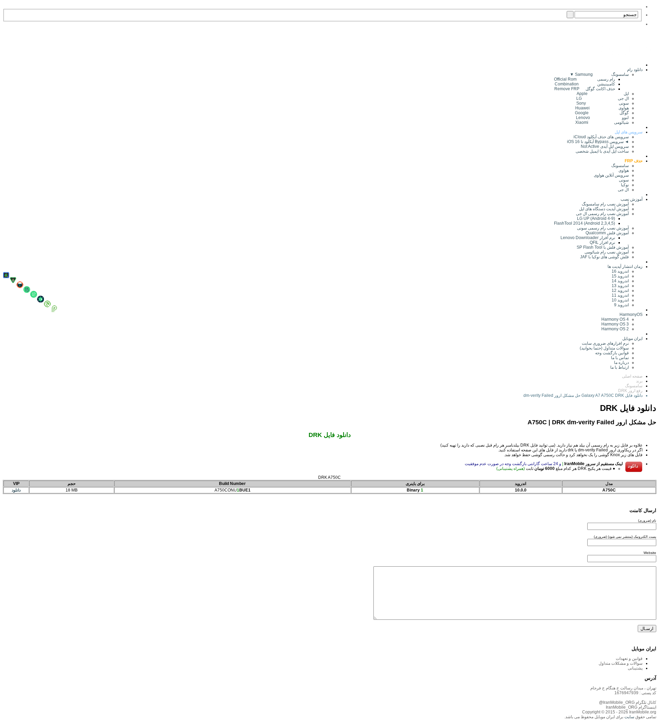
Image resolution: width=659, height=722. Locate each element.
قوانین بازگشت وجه (612, 353)
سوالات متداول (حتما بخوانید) (604, 348)
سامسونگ (620, 165)
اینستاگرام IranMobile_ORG (631, 707)
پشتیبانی (635, 668)
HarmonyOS (631, 314)
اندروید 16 (620, 271)
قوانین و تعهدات (629, 658)
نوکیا (625, 184)
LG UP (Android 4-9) (596, 218)
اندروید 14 (620, 281)
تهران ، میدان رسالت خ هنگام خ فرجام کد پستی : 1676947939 (623, 690)
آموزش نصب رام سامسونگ (605, 204)
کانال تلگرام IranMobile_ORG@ (627, 702)
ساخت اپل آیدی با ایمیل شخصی (602, 151)
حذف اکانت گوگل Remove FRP (584, 88)
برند (639, 381)
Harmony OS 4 (615, 319)
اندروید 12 (619, 290)
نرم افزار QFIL (602, 242)
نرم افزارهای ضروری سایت (605, 343)
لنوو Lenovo (602, 117)
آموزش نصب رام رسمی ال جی (602, 213)
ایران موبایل (632, 338)
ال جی (623, 189)
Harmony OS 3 (615, 324)
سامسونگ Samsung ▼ (599, 74)
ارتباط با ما (619, 367)
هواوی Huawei (602, 108)
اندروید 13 (620, 285)
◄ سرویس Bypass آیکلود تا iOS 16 (598, 141)
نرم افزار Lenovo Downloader (587, 237)
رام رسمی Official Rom (584, 79)
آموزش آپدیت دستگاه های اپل (604, 208)
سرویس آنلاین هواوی (611, 175)
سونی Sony (602, 103)
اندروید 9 (621, 305)
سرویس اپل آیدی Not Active (605, 146)
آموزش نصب (632, 199)
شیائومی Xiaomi (602, 122)
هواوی (623, 170)
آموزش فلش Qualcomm (607, 232)
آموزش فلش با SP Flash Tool (603, 247)
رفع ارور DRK (630, 390)
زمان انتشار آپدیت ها (625, 266)
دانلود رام (635, 69)
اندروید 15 (620, 276)
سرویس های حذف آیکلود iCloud (601, 136)
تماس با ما (620, 357)
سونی (624, 180)
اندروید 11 (619, 295)
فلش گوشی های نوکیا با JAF (604, 257)
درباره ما (621, 362)
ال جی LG (602, 98)
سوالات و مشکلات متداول (621, 663)
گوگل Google (602, 112)
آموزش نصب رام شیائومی (607, 252)
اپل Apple (603, 93)
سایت (628, 716)
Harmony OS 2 (615, 329)
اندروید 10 (620, 300)
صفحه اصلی (632, 376)
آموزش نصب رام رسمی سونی (603, 228)
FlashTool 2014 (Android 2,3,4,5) (584, 223)
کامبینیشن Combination (585, 84)
